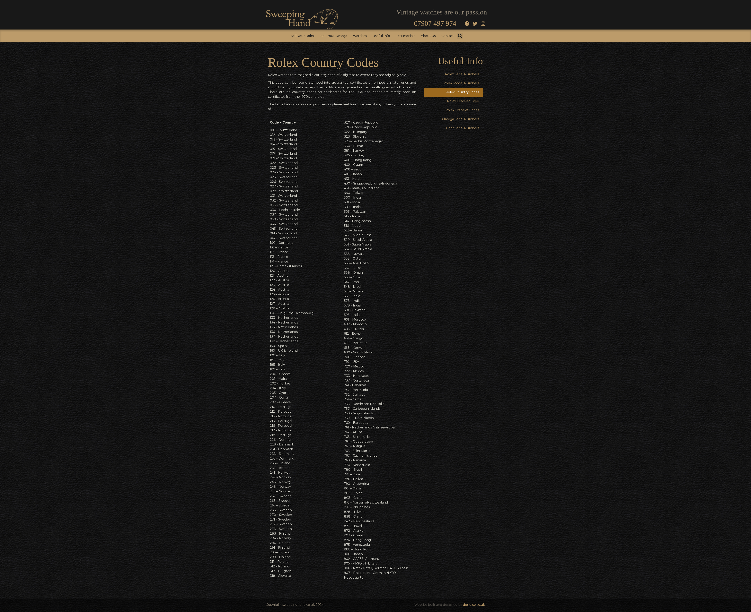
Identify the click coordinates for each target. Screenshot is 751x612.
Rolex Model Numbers (461, 83)
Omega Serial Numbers (460, 119)
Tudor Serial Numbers (461, 128)
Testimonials (405, 36)
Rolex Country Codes (462, 92)
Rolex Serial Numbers (462, 74)
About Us (428, 36)
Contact (447, 36)
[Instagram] (483, 23)
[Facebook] (467, 23)
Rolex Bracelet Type (463, 101)
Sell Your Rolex (303, 36)
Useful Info (381, 36)
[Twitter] (475, 23)
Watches (360, 36)
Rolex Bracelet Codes (462, 110)
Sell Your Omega (334, 36)
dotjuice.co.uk (474, 605)
